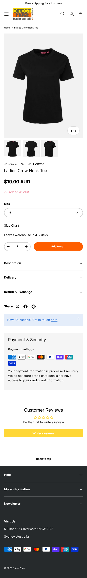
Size (7, 203)
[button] (80, 14)
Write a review (43, 433)
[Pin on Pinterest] (34, 307)
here (54, 320)
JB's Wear (10, 164)
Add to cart (58, 246)
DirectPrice (19, 568)
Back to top (43, 458)
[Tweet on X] (17, 307)
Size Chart (11, 225)
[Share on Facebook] (25, 307)
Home (7, 28)
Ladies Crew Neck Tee (26, 28)
